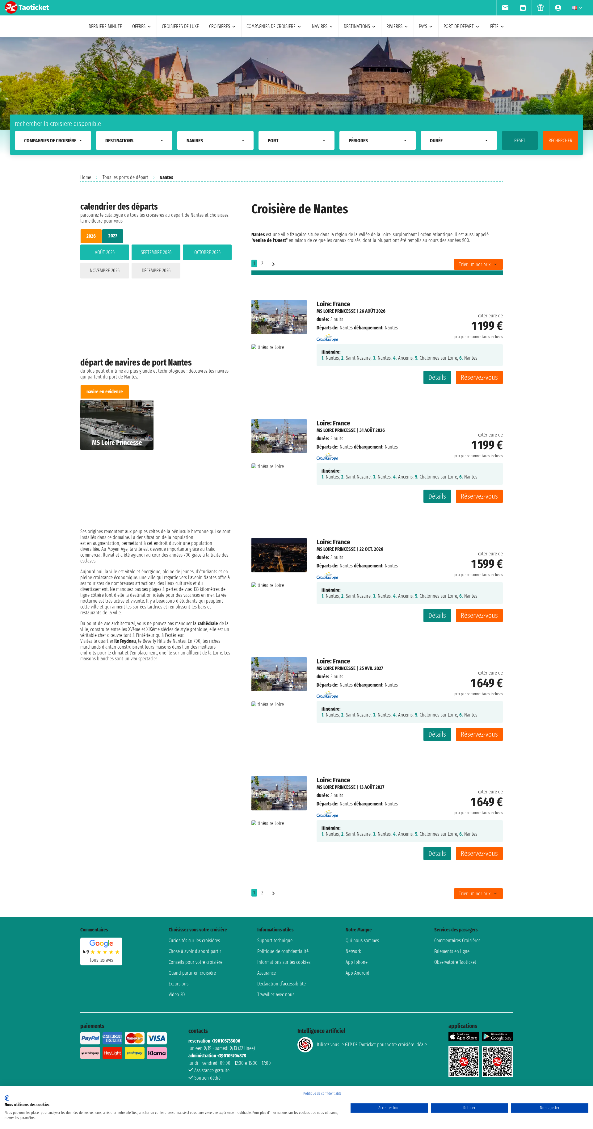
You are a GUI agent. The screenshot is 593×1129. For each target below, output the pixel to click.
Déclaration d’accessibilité (281, 984)
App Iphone (357, 962)
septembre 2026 (156, 252)
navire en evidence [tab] (104, 392)
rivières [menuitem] (394, 26)
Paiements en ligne (451, 951)
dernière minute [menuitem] (105, 26)
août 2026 (105, 252)
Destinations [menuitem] (357, 26)
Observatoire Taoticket (455, 962)
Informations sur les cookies (283, 962)
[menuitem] (505, 7)
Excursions (178, 984)
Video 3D (177, 994)
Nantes (346, 328)
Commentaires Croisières (457, 940)
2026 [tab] (91, 236)
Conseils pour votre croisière (195, 962)
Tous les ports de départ (125, 177)
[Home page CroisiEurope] (327, 336)
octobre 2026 (207, 252)
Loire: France (333, 304)
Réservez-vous (479, 377)
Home (85, 177)
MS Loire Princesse (336, 311)
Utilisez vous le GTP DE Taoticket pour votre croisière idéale (371, 1044)
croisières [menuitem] (219, 26)
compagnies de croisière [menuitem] (271, 26)
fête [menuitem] (494, 26)
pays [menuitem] (423, 26)
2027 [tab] (112, 236)
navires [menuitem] (319, 26)
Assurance (266, 973)
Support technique (274, 940)
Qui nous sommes (362, 940)
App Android (357, 973)
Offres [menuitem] (138, 26)
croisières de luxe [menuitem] (180, 26)
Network (353, 951)
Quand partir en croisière (192, 973)
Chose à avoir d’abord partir (195, 951)
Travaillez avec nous (275, 994)
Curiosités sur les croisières (194, 940)
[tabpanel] (156, 263)
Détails (437, 377)
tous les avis (101, 960)
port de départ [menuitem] (459, 26)
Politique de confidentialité (283, 951)
